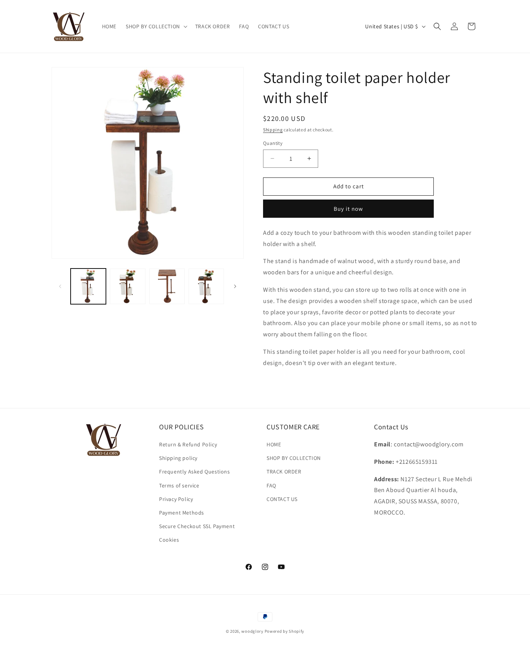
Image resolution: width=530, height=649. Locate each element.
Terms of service (179, 485)
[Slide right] (235, 286)
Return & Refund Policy (188, 444)
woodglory (252, 631)
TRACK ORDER (284, 471)
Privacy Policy (176, 499)
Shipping (273, 130)
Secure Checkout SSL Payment (197, 526)
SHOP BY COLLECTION (294, 457)
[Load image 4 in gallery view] (206, 286)
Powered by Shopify (285, 631)
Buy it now (348, 208)
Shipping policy (178, 457)
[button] (156, 26)
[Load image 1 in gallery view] (88, 286)
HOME (274, 444)
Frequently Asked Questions (194, 471)
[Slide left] (60, 286)
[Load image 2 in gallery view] (127, 286)
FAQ (271, 485)
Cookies (169, 539)
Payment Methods (181, 512)
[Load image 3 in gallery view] (167, 286)
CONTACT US (282, 499)
